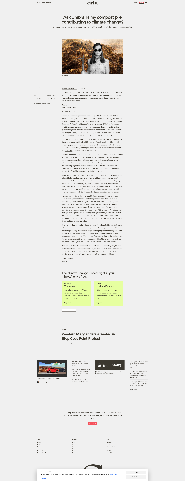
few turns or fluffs (73, 228)
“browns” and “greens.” (102, 202)
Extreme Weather (41, 450)
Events (108, 444)
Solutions (39, 446)
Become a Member (111, 446)
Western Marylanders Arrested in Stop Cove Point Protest (88, 336)
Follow (135, 2)
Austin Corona (133, 377)
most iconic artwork (89, 254)
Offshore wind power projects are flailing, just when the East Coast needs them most (138, 373)
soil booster (117, 119)
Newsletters (109, 442)
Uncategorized (71, 343)
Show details (44, 478)
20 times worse (80, 130)
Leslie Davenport (76, 375)
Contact (74, 446)
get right (113, 246)
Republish (109, 450)
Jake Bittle (132, 367)
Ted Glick (64, 343)
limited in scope (96, 171)
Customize (135, 476)
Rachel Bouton (98, 376)
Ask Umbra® (37, 87)
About (73, 442)
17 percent (68, 150)
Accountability (40, 448)
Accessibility (110, 452)
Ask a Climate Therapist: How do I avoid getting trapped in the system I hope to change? (81, 371)
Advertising (109, 448)
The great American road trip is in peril (48, 378)
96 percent (72, 145)
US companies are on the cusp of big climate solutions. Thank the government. (138, 363)
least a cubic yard (103, 196)
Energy (39, 442)
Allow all (136, 472)
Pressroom (74, 452)
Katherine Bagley (44, 382)
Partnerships (75, 450)
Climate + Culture (51, 95)
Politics (39, 444)
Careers (74, 448)
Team (73, 444)
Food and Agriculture (42, 452)
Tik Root (74, 365)
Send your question (69, 88)
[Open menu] (146, 2)
